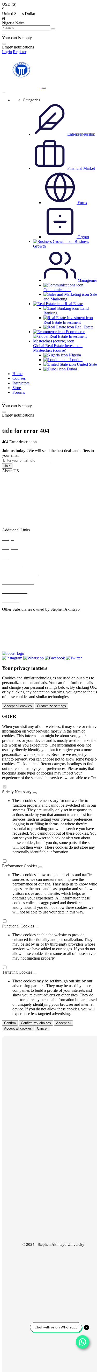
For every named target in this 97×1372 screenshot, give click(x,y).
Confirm (10, 1023)
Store (16, 387)
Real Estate (83, 327)
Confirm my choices (36, 1023)
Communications (57, 289)
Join (7, 466)
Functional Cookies (18, 926)
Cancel (42, 1028)
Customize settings (51, 706)
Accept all (63, 1023)
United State (86, 364)
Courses (19, 378)
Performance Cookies (19, 866)
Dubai (71, 369)
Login (7, 52)
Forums (18, 392)
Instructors (20, 383)
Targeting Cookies (17, 972)
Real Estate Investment (62, 322)
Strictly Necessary (17, 792)
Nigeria (74, 355)
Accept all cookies (18, 706)
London (76, 359)
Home (17, 373)
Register (19, 52)
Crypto (83, 237)
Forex (82, 202)
